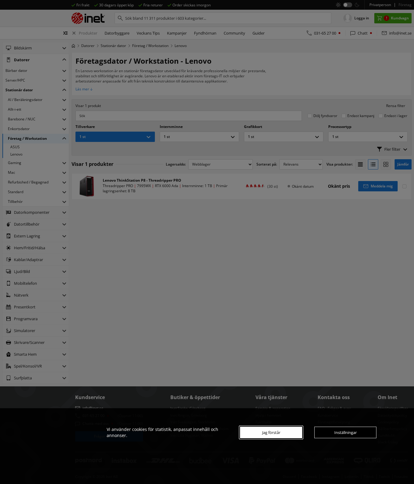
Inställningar (345, 432)
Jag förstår (271, 432)
